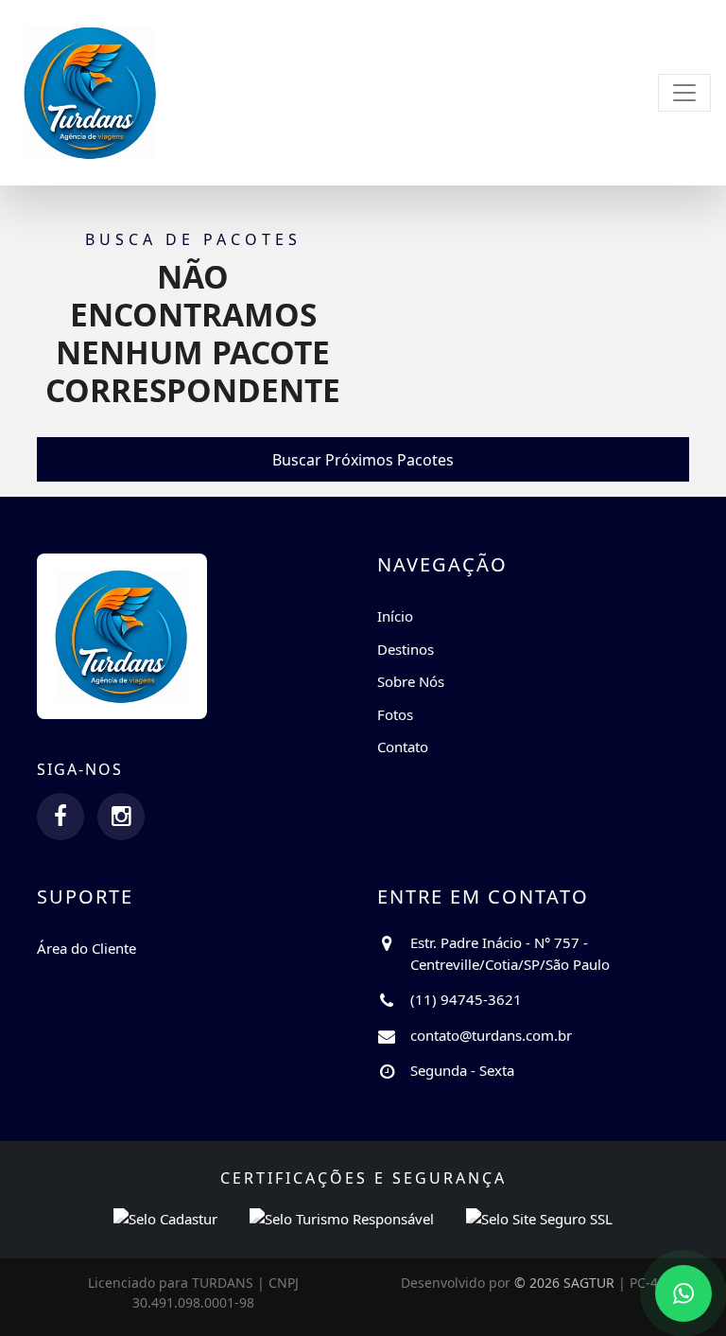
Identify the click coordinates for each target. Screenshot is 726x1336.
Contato (402, 746)
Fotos (395, 714)
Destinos (405, 649)
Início (395, 615)
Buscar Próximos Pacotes (363, 459)
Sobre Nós (410, 681)
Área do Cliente (86, 948)
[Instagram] (121, 816)
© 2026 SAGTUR (564, 1283)
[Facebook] (60, 816)
